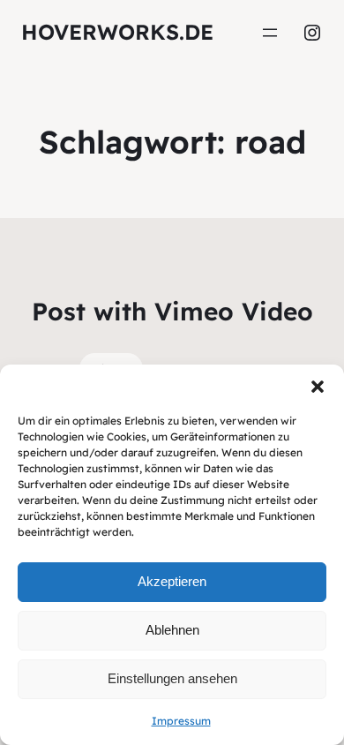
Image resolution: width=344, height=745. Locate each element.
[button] (317, 386)
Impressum (181, 720)
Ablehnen (172, 629)
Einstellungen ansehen (172, 678)
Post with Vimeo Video (172, 311)
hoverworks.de (117, 32)
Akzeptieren (172, 581)
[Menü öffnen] (269, 32)
